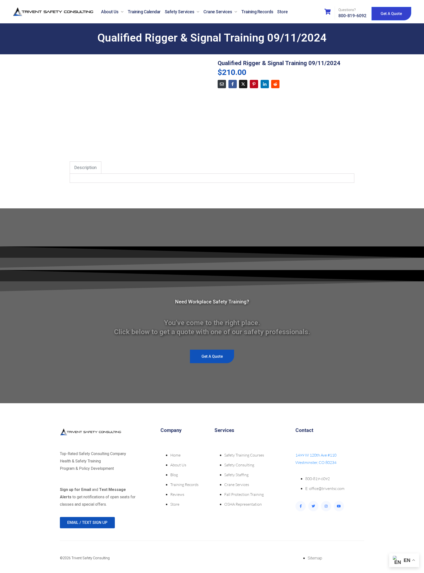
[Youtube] (339, 506)
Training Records (257, 11)
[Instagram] (326, 506)
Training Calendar (144, 11)
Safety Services (179, 11)
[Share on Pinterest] (254, 84)
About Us (109, 11)
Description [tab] (85, 167)
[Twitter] (313, 506)
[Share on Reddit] (275, 84)
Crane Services (217, 11)
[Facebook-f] (300, 506)
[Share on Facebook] (232, 84)
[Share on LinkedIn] (265, 84)
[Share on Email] (222, 84)
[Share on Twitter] (243, 84)
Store (282, 11)
